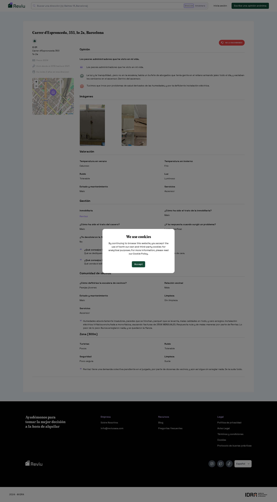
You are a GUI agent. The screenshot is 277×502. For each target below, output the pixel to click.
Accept (138, 264)
